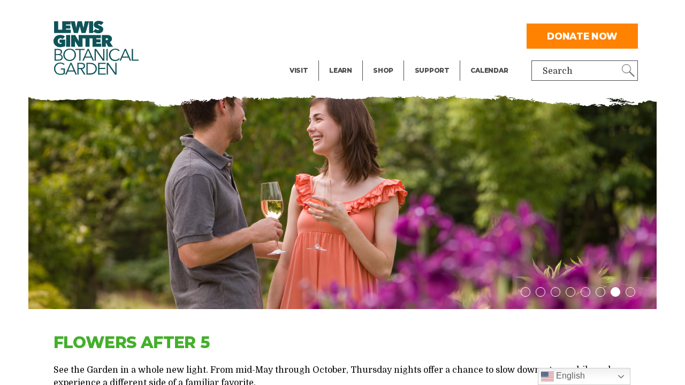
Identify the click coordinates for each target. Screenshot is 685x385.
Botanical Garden (96, 47)
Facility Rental (320, 14)
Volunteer (435, 56)
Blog (338, 56)
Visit (299, 70)
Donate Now (582, 36)
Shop (383, 70)
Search (558, 71)
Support (432, 70)
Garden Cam (355, 35)
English (569, 375)
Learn (340, 70)
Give (423, 35)
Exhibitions (313, 56)
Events (304, 35)
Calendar (489, 70)
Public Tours (355, 14)
